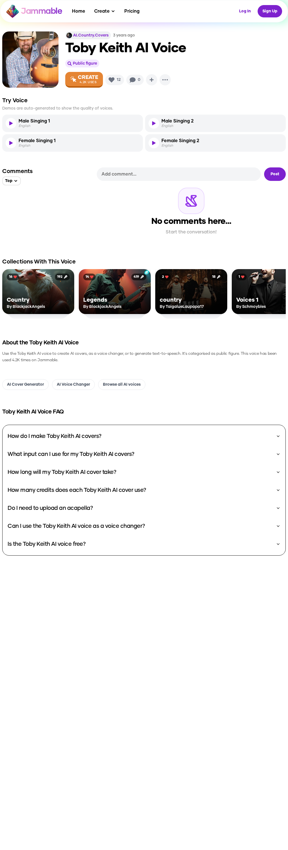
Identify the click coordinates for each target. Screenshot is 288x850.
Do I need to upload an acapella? (50, 508)
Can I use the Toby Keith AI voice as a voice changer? (76, 526)
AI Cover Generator (25, 385)
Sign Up (269, 11)
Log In (245, 11)
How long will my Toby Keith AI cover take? (62, 472)
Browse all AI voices (122, 385)
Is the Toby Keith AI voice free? (47, 544)
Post (275, 174)
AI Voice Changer (73, 385)
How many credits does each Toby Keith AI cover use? (77, 490)
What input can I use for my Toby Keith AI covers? (71, 454)
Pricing (132, 11)
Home (78, 11)
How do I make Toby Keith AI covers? (55, 436)
